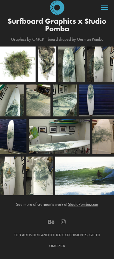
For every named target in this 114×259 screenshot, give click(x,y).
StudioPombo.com (83, 204)
